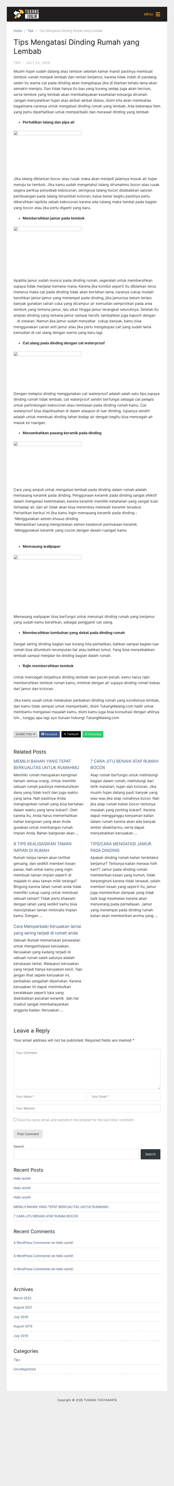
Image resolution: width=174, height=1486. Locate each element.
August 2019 (23, 1326)
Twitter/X (72, 734)
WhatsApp (94, 734)
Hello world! (22, 1178)
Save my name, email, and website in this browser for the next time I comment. (76, 1120)
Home (18, 30)
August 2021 (23, 1307)
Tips (31, 30)
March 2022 (22, 1298)
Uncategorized (25, 1369)
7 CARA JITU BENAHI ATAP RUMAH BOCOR (46, 1216)
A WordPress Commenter (32, 1242)
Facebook (51, 734)
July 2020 (21, 1317)
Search (19, 1146)
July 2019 (21, 1336)
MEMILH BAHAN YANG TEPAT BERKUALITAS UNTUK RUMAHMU (61, 1207)
